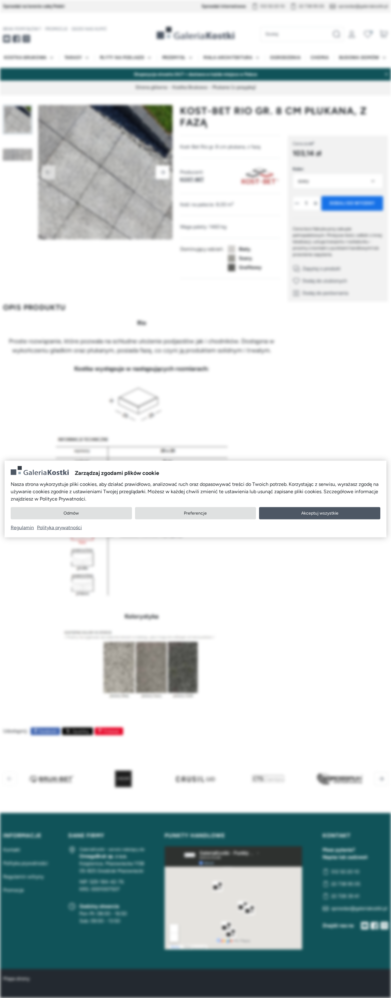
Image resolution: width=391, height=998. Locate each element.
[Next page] (162, 172)
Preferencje (195, 513)
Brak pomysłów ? (22, 29)
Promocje (56, 29)
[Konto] (352, 34)
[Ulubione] (368, 34)
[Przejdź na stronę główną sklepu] (195, 33)
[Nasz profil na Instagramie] (26, 38)
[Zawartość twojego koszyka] (383, 34)
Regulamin (22, 527)
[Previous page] (48, 172)
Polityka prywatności (59, 527)
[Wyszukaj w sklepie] (336, 34)
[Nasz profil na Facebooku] (16, 38)
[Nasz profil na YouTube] (6, 38)
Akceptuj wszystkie (319, 513)
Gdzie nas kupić (89, 29)
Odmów (71, 513)
